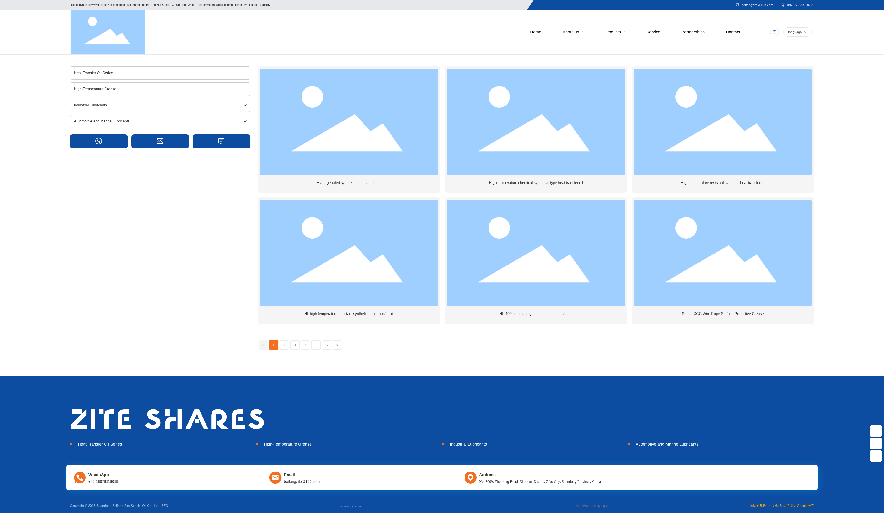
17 (327, 345)
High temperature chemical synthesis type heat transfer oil (536, 183)
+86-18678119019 (103, 482)
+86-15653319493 (799, 5)
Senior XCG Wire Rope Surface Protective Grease (723, 314)
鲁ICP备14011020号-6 (592, 506)
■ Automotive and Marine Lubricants (663, 444)
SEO (164, 505)
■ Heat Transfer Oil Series (96, 444)
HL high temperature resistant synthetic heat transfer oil (349, 314)
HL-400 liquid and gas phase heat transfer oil (536, 314)
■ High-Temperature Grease (284, 444)
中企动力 (775, 505)
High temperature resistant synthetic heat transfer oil (723, 183)
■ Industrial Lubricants (464, 444)
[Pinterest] (160, 141)
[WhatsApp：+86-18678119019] (876, 443)
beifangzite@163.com (757, 5)
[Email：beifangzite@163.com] (876, 431)
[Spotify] (99, 141)
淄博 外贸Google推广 (798, 505)
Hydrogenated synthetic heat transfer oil (349, 183)
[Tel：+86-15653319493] (876, 456)
